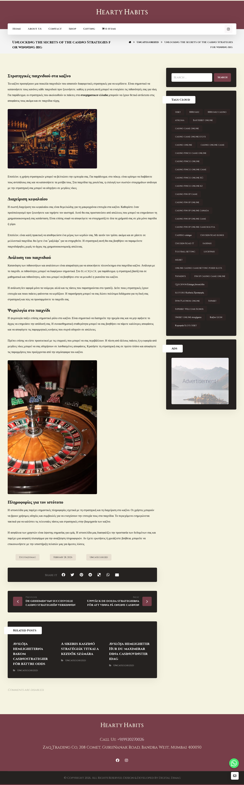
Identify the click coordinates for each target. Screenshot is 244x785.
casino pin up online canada (192, 210)
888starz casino (217, 112)
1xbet (178, 112)
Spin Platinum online (187, 300)
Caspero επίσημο (183, 235)
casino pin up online (187, 202)
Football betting (185, 251)
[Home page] (130, 42)
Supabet (212, 300)
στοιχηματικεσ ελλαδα (94, 95)
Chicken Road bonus (212, 235)
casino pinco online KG (189, 177)
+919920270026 (130, 739)
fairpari (207, 243)
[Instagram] (228, 29)
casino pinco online (187, 161)
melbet (179, 259)
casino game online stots (190, 136)
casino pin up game (186, 194)
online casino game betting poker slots (198, 268)
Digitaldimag (27, 557)
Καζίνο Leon (216, 317)
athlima (179, 120)
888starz (194, 112)
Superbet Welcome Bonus (189, 309)
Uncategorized (99, 557)
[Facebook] (117, 760)
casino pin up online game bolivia (195, 227)
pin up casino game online (209, 276)
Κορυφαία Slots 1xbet (186, 325)
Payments (180, 276)
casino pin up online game (190, 218)
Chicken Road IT (184, 243)
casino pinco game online (190, 153)
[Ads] (201, 381)
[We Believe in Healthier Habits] (122, 11)
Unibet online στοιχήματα (188, 317)
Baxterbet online (203, 120)
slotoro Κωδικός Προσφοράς (189, 292)
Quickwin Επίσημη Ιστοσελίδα (189, 284)
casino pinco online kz (189, 186)
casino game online (187, 128)
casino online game (212, 144)
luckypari (209, 251)
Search (222, 77)
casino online (183, 144)
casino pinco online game (190, 169)
